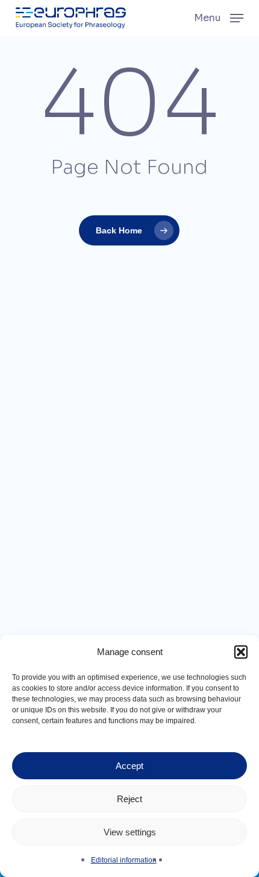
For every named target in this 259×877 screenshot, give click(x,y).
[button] (241, 652)
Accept (129, 766)
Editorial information (124, 860)
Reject (129, 799)
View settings (130, 832)
